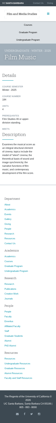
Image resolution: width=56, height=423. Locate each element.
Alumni (7, 340)
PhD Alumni (10, 345)
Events (7, 214)
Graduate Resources (14, 368)
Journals (8, 298)
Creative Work (11, 293)
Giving (50, 3)
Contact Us (38, 3)
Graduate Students (13, 336)
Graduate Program (28, 32)
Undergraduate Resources (17, 363)
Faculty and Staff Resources (18, 378)
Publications (10, 289)
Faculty (8, 316)
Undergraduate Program (28, 40)
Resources (9, 238)
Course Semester (12, 86)
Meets (5, 129)
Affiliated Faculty (12, 326)
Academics (10, 209)
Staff (6, 331)
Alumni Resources (13, 373)
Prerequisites (10, 115)
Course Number (11, 96)
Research (9, 233)
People (7, 228)
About (7, 204)
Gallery (7, 219)
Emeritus (8, 321)
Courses (28, 25)
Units (5, 106)
